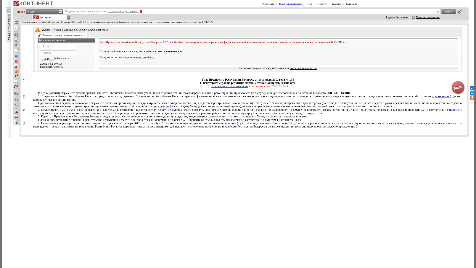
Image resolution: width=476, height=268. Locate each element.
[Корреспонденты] (16, 112)
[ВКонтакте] (472, 88)
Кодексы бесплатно (396, 17)
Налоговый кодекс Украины (123, 11)
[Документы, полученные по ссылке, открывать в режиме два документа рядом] (16, 28)
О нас (309, 4)
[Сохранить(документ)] (16, 35)
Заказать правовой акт (290, 4)
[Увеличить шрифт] (16, 100)
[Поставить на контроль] (16, 66)
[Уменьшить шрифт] (16, 105)
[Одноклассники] (472, 97)
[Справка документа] (16, 61)
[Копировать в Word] (16, 45)
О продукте (322, 4)
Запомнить (63, 58)
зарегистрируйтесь (143, 57)
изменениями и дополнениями (229, 86)
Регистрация (268, 4)
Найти (448, 11)
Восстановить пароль (51, 67)
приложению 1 (441, 96)
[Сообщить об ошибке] (16, 122)
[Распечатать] (16, 40)
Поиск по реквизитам (428, 17)
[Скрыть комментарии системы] (16, 50)
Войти (47, 59)
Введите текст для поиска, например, (102, 11)
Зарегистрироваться (51, 64)
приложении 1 (162, 106)
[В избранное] (16, 71)
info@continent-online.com (303, 68)
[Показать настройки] (460, 11)
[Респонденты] (16, 117)
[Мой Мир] (472, 93)
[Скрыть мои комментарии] (16, 82)
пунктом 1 (455, 109)
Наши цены (351, 4)
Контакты (336, 4)
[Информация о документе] (16, 56)
